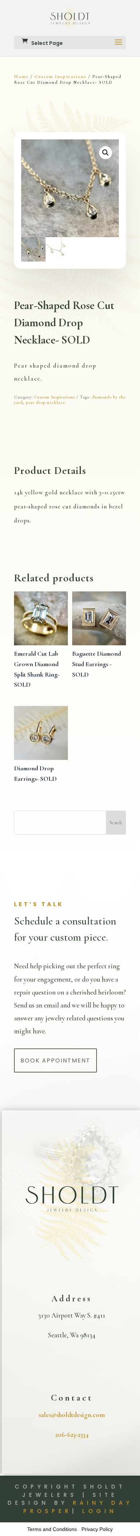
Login (99, 1511)
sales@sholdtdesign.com (72, 1415)
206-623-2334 (72, 1434)
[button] (105, 152)
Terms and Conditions (52, 1529)
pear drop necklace (45, 402)
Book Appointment (55, 1060)
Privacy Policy (97, 1529)
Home (21, 76)
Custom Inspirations (60, 76)
